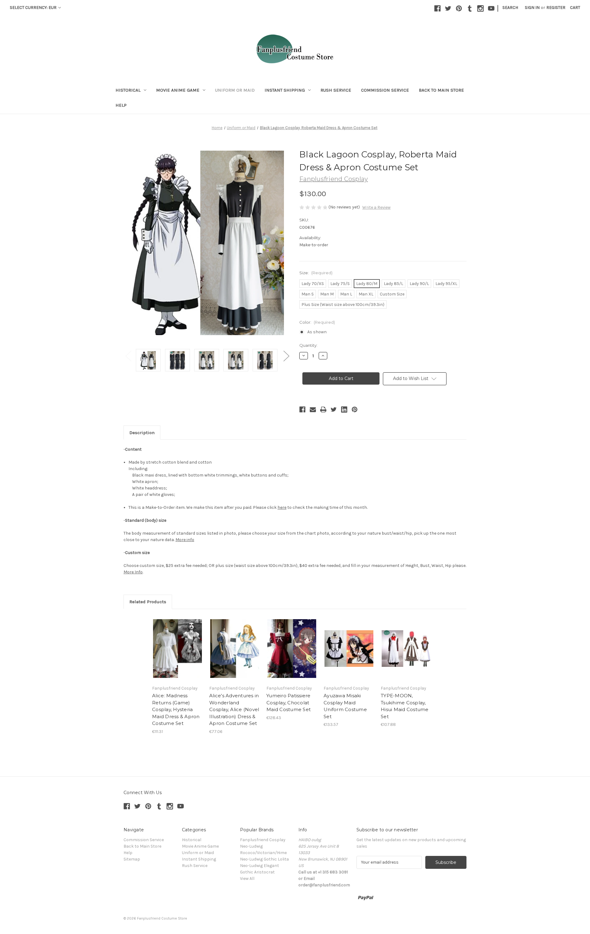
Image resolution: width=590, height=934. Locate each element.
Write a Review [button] (376, 207)
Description (142, 432)
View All (247, 878)
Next (286, 355)
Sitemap (132, 859)
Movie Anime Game (177, 90)
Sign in (532, 7)
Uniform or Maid (235, 90)
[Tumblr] (469, 8)
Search (510, 7)
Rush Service (336, 90)
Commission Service (385, 90)
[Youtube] (491, 8)
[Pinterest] (459, 8)
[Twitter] (448, 8)
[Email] (313, 409)
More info (184, 539)
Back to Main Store (441, 90)
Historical (128, 90)
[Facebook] (437, 8)
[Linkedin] (344, 409)
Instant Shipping (285, 90)
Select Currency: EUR (33, 7)
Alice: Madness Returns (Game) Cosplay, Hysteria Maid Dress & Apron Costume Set (176, 709)
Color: (317, 322)
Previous (128, 355)
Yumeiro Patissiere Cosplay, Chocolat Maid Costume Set (288, 702)
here (281, 507)
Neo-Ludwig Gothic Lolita (264, 859)
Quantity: (308, 345)
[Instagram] (480, 8)
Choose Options (177, 648)
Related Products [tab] (147, 601)
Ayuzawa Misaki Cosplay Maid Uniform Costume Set (345, 706)
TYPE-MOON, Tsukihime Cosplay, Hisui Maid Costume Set (405, 706)
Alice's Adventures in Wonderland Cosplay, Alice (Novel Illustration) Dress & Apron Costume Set (234, 709)
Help (121, 105)
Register (555, 7)
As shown (317, 331)
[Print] (323, 409)
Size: (315, 272)
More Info (133, 572)
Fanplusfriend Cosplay (262, 839)
